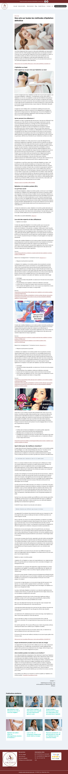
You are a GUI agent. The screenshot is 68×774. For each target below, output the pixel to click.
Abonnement (30, 6)
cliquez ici (33, 215)
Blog (36, 6)
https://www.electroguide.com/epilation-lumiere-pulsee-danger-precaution (33, 295)
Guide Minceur (42, 6)
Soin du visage (22, 754)
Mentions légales (23, 758)
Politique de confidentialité (25, 760)
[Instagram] (47, 1)
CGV (36, 760)
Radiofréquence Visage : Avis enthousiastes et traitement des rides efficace (45, 683)
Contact (49, 6)
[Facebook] (45, 1)
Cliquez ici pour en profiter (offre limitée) (25, 182)
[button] (56, 756)
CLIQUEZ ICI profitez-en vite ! (30, 675)
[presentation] (14, 701)
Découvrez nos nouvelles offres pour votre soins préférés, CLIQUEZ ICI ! (32, 63)
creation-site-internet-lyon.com (26, 772)
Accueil (15, 6)
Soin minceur (22, 756)
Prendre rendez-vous (60, 6)
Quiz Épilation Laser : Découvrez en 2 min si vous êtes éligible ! (13, 711)
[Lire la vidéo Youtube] (34, 312)
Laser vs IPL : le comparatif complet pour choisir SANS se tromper (34, 734)
